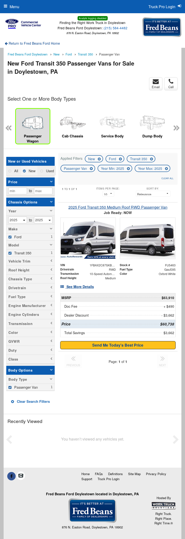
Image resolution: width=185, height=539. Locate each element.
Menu (14, 6)
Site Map (134, 474)
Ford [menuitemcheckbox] (17, 236)
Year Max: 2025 (150, 168)
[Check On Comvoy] (21, 476)
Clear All (167, 178)
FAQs (99, 474)
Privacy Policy (156, 474)
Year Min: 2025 (113, 168)
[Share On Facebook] (11, 476)
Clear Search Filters (33, 401)
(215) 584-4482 (115, 27)
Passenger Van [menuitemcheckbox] (25, 387)
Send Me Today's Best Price (117, 345)
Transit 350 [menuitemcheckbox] (22, 252)
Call (171, 87)
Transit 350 (139, 158)
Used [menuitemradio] (49, 170)
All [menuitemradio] (15, 170)
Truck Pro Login (108, 479)
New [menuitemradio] (31, 170)
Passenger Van (76, 168)
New (92, 158)
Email (156, 87)
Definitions (115, 474)
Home (85, 474)
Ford (113, 158)
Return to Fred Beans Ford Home (34, 43)
